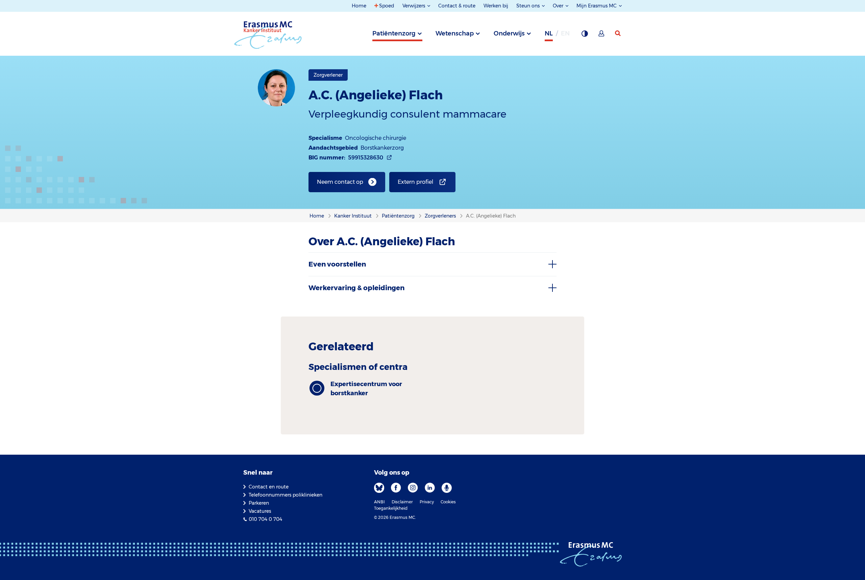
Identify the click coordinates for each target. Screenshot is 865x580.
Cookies (448, 501)
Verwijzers (414, 6)
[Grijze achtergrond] (584, 35)
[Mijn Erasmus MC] (601, 35)
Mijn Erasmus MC (597, 6)
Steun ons (528, 6)
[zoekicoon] (618, 33)
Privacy (427, 501)
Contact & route (456, 6)
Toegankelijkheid (390, 508)
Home (359, 6)
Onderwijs (509, 33)
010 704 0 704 (265, 519)
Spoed (386, 6)
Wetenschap (455, 33)
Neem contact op (340, 182)
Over (559, 6)
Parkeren (259, 503)
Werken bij (496, 6)
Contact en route (269, 487)
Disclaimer (402, 501)
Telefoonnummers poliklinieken (285, 495)
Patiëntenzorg (394, 33)
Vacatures (260, 511)
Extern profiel (416, 182)
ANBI (379, 501)
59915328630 (365, 157)
